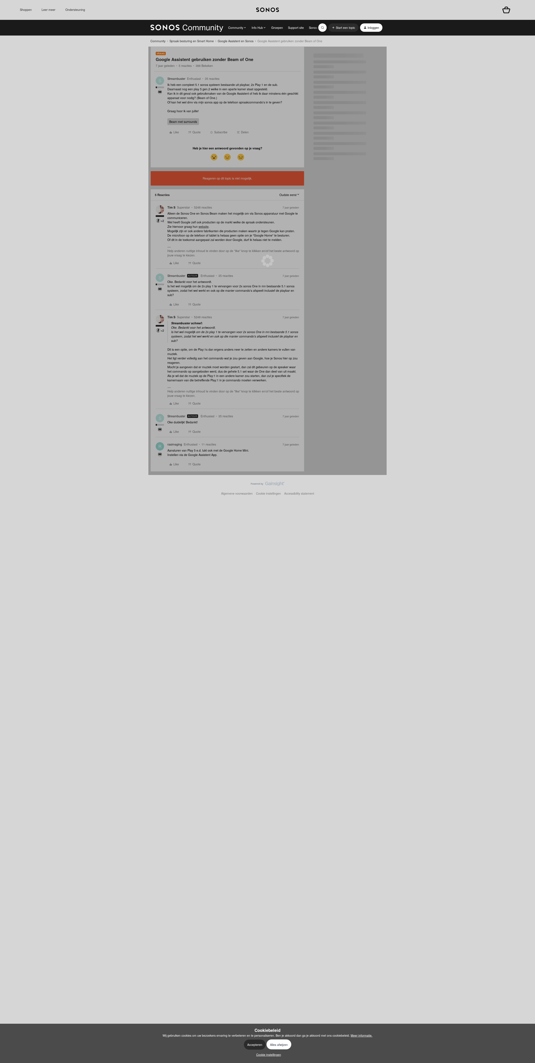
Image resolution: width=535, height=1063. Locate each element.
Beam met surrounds (183, 122)
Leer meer (48, 10)
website (204, 226)
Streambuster (176, 78)
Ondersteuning (75, 10)
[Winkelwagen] (506, 10)
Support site (296, 27)
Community (158, 41)
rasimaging (174, 444)
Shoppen (26, 10)
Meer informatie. (361, 1035)
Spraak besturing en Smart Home (191, 41)
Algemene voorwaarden (237, 493)
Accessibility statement (299, 493)
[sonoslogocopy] (267, 10)
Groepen (277, 27)
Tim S (171, 207)
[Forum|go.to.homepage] (186, 27)
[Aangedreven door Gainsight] (267, 485)
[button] (343, 27)
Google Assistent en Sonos (235, 41)
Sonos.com (316, 27)
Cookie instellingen (268, 493)
